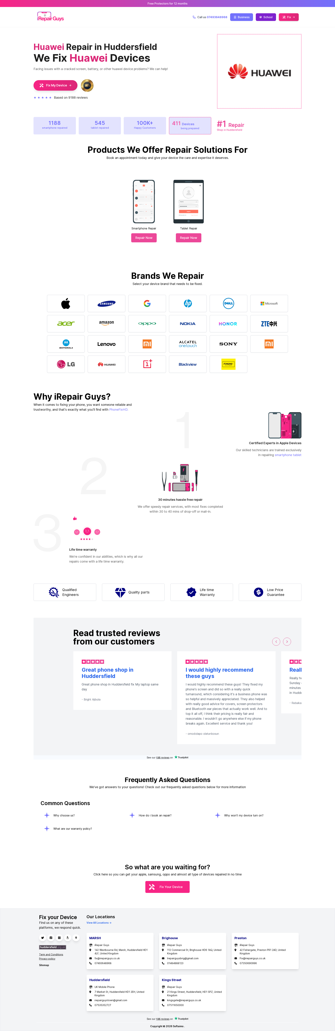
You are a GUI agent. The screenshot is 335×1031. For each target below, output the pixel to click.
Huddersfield (99, 980)
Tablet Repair (188, 228)
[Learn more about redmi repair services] (147, 344)
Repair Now (143, 238)
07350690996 (248, 963)
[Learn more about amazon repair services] (106, 323)
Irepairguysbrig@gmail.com (183, 958)
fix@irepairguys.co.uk (107, 958)
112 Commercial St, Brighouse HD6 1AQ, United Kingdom (194, 951)
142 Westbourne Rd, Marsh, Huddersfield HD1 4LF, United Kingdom (121, 951)
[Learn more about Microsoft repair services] (269, 303)
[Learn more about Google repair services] (147, 303)
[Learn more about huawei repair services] (106, 364)
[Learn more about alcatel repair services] (188, 344)
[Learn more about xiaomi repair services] (269, 344)
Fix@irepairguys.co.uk (253, 958)
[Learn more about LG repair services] (66, 364)
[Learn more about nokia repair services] (188, 323)
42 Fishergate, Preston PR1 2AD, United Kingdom (263, 951)
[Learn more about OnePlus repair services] (147, 364)
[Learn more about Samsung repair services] (106, 303)
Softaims (178, 1026)
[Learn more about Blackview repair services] (188, 364)
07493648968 (103, 963)
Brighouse (170, 938)
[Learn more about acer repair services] (66, 323)
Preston (240, 938)
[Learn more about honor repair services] (228, 323)
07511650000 (175, 1005)
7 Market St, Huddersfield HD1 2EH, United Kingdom (119, 993)
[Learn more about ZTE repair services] (269, 323)
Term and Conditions (51, 954)
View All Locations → (99, 922)
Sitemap (44, 965)
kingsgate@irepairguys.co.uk (184, 1000)
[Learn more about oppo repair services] (147, 323)
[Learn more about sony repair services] (228, 344)
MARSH (95, 938)
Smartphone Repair (144, 228)
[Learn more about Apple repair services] (66, 303)
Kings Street (171, 980)
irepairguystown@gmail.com (111, 1000)
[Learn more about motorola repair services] (66, 344)
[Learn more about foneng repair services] (228, 364)
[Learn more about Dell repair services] (228, 303)
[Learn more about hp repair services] (188, 303)
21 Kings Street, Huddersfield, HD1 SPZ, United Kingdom (194, 993)
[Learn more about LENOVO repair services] (106, 344)
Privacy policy (47, 958)
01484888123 (175, 963)
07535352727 (103, 1005)
